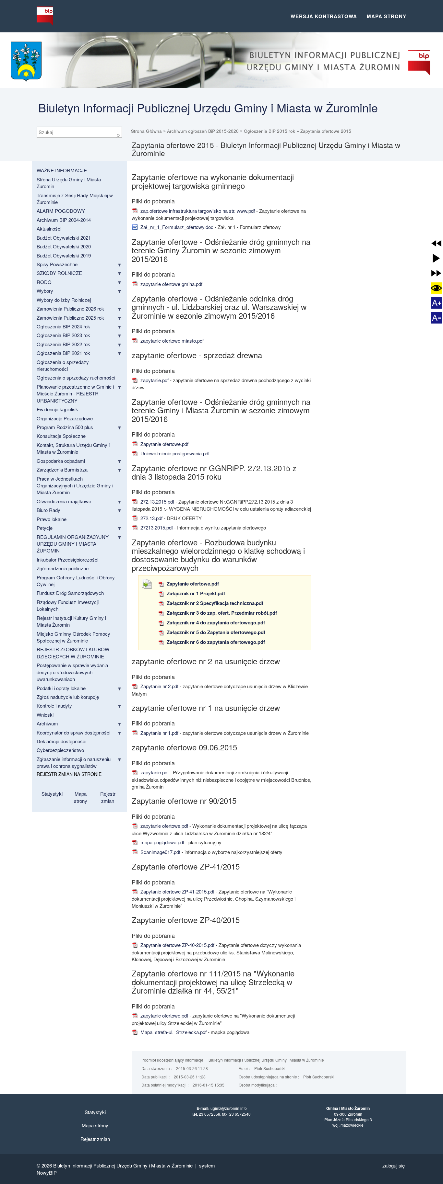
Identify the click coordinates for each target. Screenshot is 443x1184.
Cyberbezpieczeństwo (60, 749)
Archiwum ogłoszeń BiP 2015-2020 (203, 131)
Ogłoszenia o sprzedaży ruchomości (76, 377)
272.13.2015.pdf (156, 501)
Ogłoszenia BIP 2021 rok (63, 352)
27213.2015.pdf (156, 527)
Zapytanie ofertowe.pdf (163, 443)
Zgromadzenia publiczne (63, 568)
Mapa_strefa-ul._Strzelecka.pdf (173, 1032)
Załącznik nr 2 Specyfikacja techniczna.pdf (214, 603)
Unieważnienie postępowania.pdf (174, 453)
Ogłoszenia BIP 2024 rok (63, 326)
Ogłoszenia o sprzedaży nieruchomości (63, 365)
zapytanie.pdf (154, 380)
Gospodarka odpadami (61, 460)
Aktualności (49, 228)
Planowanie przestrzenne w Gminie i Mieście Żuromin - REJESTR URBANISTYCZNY (75, 393)
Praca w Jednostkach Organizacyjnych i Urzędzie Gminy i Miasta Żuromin (75, 485)
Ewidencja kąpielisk (57, 409)
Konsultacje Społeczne (61, 435)
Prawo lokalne (51, 519)
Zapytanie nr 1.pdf (158, 732)
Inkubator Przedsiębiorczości (67, 559)
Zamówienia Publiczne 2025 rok (70, 317)
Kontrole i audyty (54, 705)
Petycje (45, 527)
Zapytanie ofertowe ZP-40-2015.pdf (176, 944)
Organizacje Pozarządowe (65, 418)
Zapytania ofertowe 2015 (325, 131)
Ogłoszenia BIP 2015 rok (269, 131)
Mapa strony (386, 16)
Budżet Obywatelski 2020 (64, 246)
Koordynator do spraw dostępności (73, 732)
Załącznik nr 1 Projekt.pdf (195, 593)
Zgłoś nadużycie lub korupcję (68, 696)
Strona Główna (146, 131)
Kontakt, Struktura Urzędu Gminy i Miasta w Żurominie (73, 448)
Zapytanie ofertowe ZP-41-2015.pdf (176, 891)
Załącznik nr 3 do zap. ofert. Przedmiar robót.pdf (221, 612)
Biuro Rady (48, 510)
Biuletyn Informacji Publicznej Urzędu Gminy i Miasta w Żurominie (208, 107)
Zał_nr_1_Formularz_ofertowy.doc (176, 226)
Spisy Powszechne (57, 264)
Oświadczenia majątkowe (64, 501)
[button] (436, 243)
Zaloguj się (393, 1165)
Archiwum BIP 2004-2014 (64, 219)
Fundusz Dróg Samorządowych (70, 592)
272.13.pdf (150, 518)
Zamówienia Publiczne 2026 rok (70, 308)
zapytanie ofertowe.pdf (163, 825)
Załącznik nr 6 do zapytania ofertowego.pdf (215, 641)
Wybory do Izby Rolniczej (64, 299)
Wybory (45, 290)
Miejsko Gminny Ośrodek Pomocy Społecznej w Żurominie (73, 637)
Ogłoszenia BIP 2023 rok (63, 335)
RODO (44, 282)
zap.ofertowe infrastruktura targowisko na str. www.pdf (197, 210)
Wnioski (45, 714)
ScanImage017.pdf (159, 851)
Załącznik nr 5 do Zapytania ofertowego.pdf (215, 632)
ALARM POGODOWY (61, 210)
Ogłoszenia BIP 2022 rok (63, 344)
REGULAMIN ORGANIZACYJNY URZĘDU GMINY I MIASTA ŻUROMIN (73, 543)
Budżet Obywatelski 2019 (64, 255)
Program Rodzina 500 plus (65, 427)
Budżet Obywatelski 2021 (64, 237)
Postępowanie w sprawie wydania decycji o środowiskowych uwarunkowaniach (72, 672)
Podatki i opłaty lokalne (61, 688)
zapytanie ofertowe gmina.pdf (170, 283)
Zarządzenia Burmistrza (62, 469)
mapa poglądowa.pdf (161, 842)
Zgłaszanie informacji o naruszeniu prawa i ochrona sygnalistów (74, 762)
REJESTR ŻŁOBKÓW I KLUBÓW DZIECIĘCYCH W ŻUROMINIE (73, 652)
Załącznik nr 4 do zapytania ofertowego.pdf (215, 622)
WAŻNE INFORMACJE (62, 170)
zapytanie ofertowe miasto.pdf (171, 340)
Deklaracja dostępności (61, 741)
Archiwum (47, 723)
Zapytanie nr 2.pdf (158, 686)
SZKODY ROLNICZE (59, 272)
